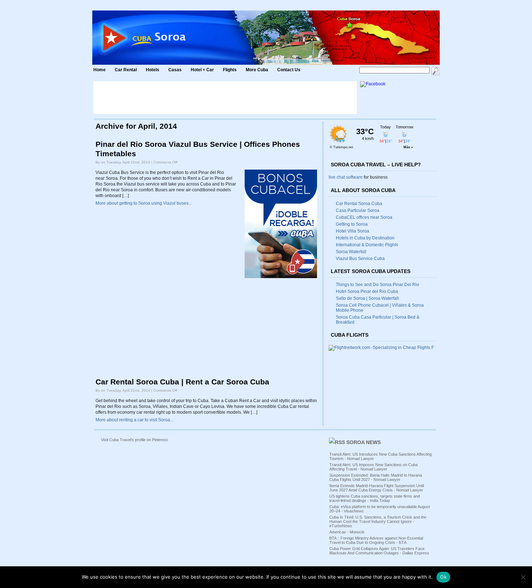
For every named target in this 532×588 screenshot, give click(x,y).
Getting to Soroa (352, 224)
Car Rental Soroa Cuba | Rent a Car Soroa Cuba (182, 382)
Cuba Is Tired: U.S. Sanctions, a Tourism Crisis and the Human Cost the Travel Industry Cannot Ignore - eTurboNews (377, 521)
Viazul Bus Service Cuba (360, 258)
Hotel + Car (202, 69)
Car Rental (126, 69)
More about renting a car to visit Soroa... (134, 419)
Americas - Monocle (346, 532)
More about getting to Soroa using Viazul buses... (144, 203)
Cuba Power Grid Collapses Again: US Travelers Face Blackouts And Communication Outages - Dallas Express (379, 550)
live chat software (346, 177)
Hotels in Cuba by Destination (365, 237)
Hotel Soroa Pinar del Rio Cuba (367, 291)
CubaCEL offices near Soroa (364, 217)
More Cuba (257, 69)
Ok (443, 577)
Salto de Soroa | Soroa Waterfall (367, 298)
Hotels (152, 69)
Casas (175, 69)
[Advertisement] (225, 97)
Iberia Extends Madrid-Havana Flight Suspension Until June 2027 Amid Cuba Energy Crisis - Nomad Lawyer (376, 487)
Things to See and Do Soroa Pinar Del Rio (377, 284)
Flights (230, 69)
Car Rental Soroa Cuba (359, 203)
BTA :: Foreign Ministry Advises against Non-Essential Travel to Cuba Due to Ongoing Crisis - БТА (376, 540)
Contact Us (288, 69)
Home (99, 69)
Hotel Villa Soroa (352, 231)
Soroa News (363, 442)
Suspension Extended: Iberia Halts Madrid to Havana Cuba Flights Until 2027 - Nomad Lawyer (375, 477)
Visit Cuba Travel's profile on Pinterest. (135, 440)
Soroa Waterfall (351, 251)
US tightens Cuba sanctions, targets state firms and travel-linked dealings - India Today (374, 498)
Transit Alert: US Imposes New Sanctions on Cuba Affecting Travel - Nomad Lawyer (373, 467)
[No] (523, 577)
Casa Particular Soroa (357, 210)
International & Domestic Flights (367, 244)
